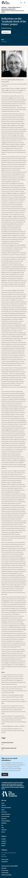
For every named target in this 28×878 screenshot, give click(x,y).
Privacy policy (4, 870)
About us (3, 805)
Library (3, 832)
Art (2, 825)
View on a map (4, 859)
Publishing (3, 7)
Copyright (3, 868)
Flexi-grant (4, 812)
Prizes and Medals (5, 820)
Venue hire (3, 829)
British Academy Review (14, 7)
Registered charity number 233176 (9, 866)
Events (3, 809)
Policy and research (6, 807)
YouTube (3, 843)
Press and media (5, 816)
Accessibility (4, 861)
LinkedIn (3, 838)
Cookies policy (4, 872)
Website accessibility (6, 874)
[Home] (5, 2)
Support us (4, 818)
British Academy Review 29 (8, 9)
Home (2, 803)
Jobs (2, 827)
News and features (5, 814)
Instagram (3, 841)
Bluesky (3, 845)
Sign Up (5, 774)
